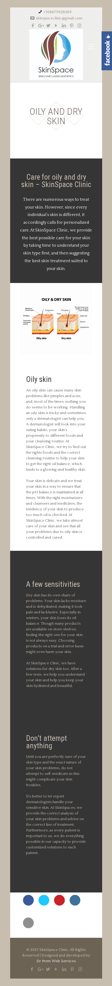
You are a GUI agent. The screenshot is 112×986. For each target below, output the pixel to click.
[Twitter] (48, 25)
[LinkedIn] (64, 25)
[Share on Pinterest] (59, 904)
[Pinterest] (71, 25)
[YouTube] (56, 25)
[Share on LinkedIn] (75, 904)
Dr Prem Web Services (56, 961)
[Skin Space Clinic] (56, 54)
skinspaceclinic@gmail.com (59, 18)
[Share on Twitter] (44, 904)
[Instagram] (79, 25)
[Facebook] (33, 25)
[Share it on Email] (28, 926)
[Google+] (40, 25)
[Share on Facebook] (28, 904)
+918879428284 (57, 12)
